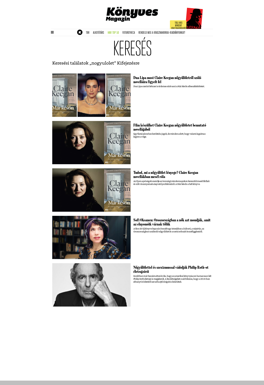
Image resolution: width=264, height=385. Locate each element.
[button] (52, 32)
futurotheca (129, 33)
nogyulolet (102, 63)
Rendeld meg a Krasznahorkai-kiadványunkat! (162, 33)
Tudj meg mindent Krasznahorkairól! (179, 25)
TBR (88, 33)
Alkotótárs (99, 33)
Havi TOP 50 (114, 33)
